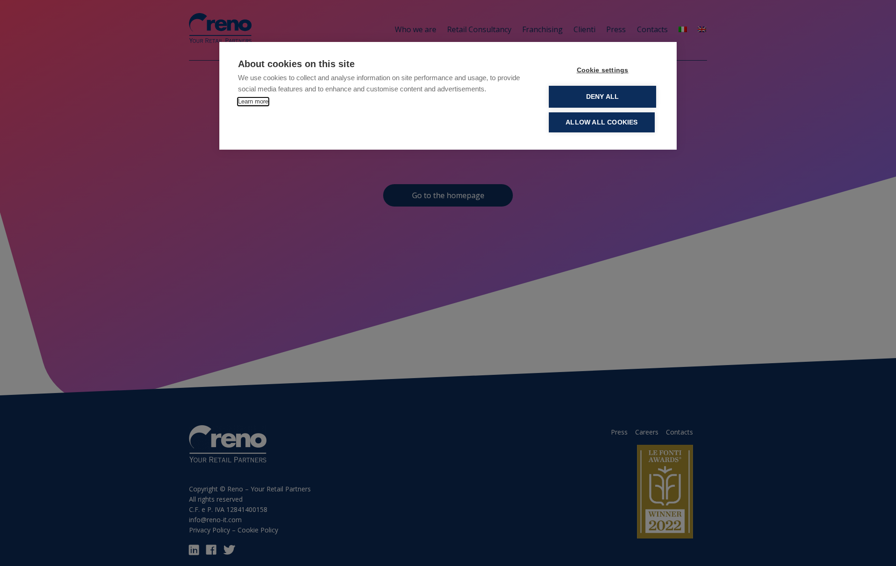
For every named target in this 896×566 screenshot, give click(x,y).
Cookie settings (603, 70)
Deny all (602, 96)
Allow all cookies (601, 122)
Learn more (253, 101)
